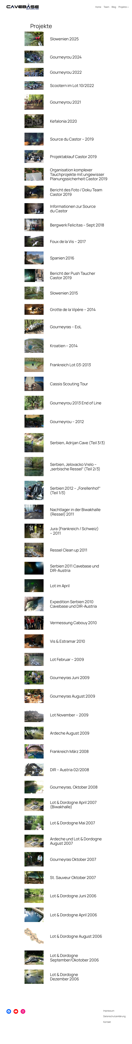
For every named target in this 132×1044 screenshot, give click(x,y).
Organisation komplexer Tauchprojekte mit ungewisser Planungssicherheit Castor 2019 (78, 174)
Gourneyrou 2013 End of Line (75, 403)
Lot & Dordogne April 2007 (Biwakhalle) (73, 804)
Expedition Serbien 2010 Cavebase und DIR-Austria (73, 603)
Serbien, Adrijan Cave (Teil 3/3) (77, 442)
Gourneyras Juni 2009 (69, 677)
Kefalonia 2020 (63, 121)
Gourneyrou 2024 (66, 57)
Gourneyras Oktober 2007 (73, 859)
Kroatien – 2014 (64, 345)
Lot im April (60, 585)
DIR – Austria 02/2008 (69, 769)
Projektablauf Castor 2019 (73, 156)
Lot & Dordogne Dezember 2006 (64, 976)
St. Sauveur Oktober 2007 (73, 877)
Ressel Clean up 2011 (68, 550)
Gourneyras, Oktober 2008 (74, 787)
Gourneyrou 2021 (65, 102)
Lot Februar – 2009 (67, 659)
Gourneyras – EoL (65, 327)
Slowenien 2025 (64, 39)
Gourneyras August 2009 (72, 696)
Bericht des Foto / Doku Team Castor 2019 (76, 192)
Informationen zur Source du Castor (73, 208)
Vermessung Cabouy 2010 (73, 622)
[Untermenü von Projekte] (128, 6)
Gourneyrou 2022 (66, 72)
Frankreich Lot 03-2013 (70, 365)
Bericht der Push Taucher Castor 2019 (72, 275)
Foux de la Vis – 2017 (68, 241)
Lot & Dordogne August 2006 (76, 936)
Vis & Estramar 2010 (67, 641)
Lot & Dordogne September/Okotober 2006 (74, 957)
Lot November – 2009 (69, 715)
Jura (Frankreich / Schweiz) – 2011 (74, 530)
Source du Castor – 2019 (72, 139)
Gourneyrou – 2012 (67, 421)
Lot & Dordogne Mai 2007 (72, 823)
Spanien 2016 (62, 258)
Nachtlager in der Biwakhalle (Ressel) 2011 (75, 511)
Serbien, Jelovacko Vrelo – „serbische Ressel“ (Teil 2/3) (75, 466)
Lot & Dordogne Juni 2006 (73, 896)
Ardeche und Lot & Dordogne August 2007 (76, 841)
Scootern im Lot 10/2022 (72, 85)
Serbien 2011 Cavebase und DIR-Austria (74, 568)
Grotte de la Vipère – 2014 (73, 309)
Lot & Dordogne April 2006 (73, 915)
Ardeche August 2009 (69, 733)
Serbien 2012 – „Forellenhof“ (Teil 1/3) (75, 490)
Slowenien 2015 (64, 293)
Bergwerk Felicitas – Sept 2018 (77, 225)
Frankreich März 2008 (69, 751)
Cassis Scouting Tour (69, 384)
